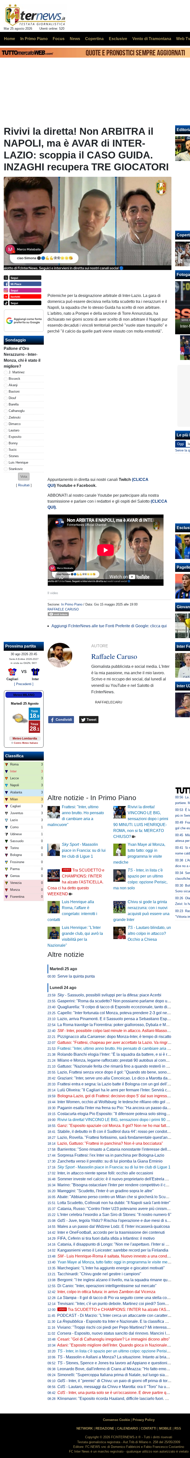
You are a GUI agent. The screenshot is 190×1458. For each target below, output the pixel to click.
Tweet (91, 719)
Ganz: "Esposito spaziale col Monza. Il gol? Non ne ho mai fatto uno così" (121, 1125)
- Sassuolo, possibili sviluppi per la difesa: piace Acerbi (109, 995)
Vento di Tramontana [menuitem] (151, 39)
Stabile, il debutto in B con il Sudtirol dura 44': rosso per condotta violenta (121, 1131)
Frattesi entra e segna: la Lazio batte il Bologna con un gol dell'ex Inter (118, 1084)
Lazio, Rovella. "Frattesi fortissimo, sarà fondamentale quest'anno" (115, 1137)
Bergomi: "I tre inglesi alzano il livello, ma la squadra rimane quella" (116, 1280)
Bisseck (14, 379)
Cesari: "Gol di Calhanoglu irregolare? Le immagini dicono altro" (113, 1339)
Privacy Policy (144, 1420)
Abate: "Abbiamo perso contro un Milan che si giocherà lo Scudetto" (116, 1197)
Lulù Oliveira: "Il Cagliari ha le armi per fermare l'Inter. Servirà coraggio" (119, 1090)
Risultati (24, 485)
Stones (14, 456)
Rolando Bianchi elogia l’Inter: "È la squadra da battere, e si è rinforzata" (120, 1054)
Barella (14, 404)
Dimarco (15, 424)
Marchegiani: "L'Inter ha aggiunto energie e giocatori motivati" (111, 1268)
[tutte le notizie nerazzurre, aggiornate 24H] (35, 15)
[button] (23, 476)
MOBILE (165, 1428)
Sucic (13, 449)
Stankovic (16, 469)
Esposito (15, 437)
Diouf (12, 398)
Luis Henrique (18, 462)
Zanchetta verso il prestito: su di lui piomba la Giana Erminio (110, 1161)
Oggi (180, 444)
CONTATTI (148, 1428)
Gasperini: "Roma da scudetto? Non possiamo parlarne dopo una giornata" (123, 1001)
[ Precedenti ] (23, 684)
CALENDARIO (127, 1428)
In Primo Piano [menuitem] (34, 39)
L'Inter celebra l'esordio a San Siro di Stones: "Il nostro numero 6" (114, 1214)
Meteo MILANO (23, 695)
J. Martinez (17, 372)
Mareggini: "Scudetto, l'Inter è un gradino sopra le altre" (105, 1191)
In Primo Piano (71, 604)
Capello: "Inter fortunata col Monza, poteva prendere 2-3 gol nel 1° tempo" (121, 1013)
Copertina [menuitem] (94, 39)
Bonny (13, 443)
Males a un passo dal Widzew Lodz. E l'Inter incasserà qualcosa (113, 1226)
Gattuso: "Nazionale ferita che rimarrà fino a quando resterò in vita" (115, 1066)
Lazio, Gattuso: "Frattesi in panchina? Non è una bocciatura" (110, 1143)
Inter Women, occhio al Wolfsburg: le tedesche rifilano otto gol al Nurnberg (122, 1102)
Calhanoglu (16, 411)
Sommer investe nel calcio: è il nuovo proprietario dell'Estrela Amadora (119, 1179)
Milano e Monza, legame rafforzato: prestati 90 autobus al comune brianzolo (123, 1060)
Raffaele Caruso (63, 609)
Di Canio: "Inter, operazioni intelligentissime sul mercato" (107, 1286)
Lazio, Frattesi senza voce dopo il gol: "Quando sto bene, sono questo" (119, 1072)
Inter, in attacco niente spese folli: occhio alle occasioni (105, 1173)
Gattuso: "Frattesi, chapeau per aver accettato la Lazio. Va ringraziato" (118, 1042)
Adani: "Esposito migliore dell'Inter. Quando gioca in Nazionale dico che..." (122, 1345)
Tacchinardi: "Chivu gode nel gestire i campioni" (99, 1274)
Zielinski (15, 417)
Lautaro (14, 430)
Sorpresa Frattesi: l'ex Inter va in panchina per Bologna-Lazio (110, 1155)
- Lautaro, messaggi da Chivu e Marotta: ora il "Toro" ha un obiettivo (120, 1387)
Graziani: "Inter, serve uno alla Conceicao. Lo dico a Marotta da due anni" (121, 1078)
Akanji (13, 385)
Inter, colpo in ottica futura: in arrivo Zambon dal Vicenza (106, 1292)
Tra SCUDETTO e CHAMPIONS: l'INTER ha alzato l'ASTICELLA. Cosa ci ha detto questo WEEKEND (76, 882)
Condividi (63, 719)
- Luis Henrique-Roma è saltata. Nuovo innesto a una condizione (117, 1256)
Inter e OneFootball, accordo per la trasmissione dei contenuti (111, 1232)
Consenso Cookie (116, 1420)
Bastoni (14, 391)
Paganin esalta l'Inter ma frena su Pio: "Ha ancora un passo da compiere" (121, 1108)
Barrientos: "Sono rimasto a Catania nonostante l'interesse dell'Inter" (117, 1149)
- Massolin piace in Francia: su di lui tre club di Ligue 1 (84, 850)
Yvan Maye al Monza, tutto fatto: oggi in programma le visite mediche (117, 1262)
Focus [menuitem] (59, 39)
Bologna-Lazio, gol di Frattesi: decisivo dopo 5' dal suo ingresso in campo (121, 1096)
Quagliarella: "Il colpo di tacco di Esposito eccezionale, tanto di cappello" (121, 1007)
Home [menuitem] (9, 39)
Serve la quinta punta (76, 976)
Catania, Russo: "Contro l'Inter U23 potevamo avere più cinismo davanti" (120, 1209)
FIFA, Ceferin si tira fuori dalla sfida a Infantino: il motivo (106, 1238)
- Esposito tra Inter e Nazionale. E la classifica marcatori (119, 1321)
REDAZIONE (104, 1428)
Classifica (14, 756)
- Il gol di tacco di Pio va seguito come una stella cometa (116, 1298)
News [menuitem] (75, 39)
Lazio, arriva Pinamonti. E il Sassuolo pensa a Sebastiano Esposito (116, 1019)
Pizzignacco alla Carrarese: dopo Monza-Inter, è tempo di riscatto (114, 1036)
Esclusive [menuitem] (118, 39)
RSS (177, 1428)
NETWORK (84, 1428)
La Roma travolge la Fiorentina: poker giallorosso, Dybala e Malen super (120, 1025)
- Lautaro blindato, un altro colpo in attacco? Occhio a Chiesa (149, 933)
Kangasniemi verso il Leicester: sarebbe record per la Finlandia (112, 1250)
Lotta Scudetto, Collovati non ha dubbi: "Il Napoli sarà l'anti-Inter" (113, 1203)
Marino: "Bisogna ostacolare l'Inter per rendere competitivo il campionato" (121, 1185)
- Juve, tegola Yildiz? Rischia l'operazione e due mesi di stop (114, 1220)
